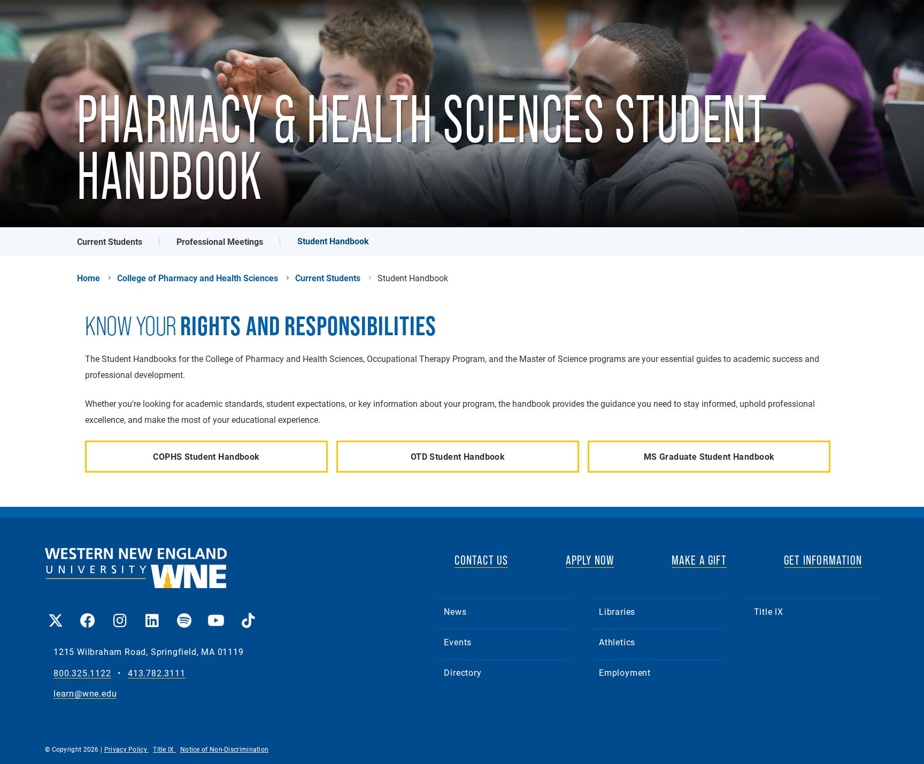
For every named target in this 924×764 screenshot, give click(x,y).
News (455, 611)
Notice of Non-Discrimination (224, 749)
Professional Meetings (219, 241)
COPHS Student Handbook (206, 456)
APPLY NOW (590, 560)
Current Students (109, 241)
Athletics (617, 641)
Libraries (617, 611)
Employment (625, 672)
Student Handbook (333, 240)
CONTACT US (481, 560)
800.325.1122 (82, 673)
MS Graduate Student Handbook (709, 456)
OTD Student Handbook (458, 456)
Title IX (768, 611)
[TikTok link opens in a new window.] (248, 613)
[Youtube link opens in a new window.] (216, 613)
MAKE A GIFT (699, 560)
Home (88, 278)
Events (458, 641)
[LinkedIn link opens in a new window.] (152, 613)
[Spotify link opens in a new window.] (184, 613)
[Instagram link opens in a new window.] (119, 613)
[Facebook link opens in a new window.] (87, 613)
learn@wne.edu (85, 694)
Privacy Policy (126, 749)
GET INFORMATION (823, 560)
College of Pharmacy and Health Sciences (197, 278)
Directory (462, 672)
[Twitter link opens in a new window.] (55, 613)
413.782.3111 (157, 673)
